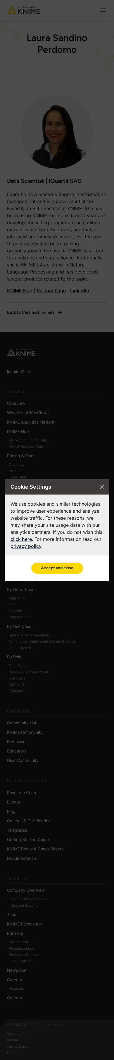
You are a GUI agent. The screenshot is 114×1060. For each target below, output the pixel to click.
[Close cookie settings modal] (102, 486)
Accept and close (57, 567)
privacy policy (26, 546)
